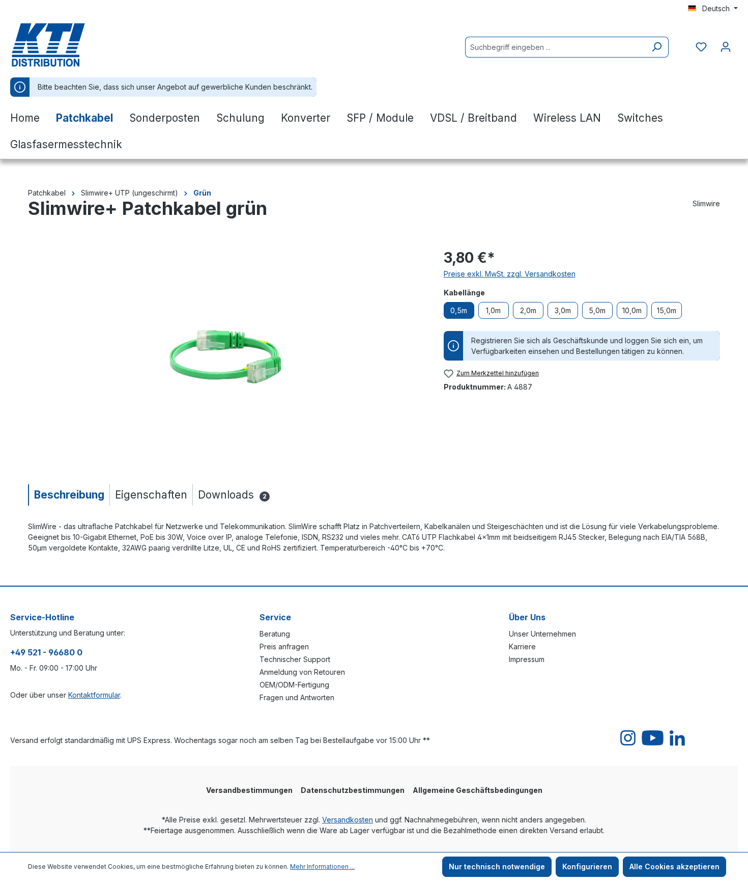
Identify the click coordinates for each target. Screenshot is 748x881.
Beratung (275, 633)
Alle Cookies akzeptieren (674, 866)
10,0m (632, 310)
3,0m (563, 310)
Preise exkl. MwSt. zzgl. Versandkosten (510, 273)
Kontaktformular (94, 695)
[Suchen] (657, 47)
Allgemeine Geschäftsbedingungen (477, 790)
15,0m (666, 310)
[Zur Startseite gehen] (61, 44)
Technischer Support (295, 659)
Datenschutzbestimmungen (353, 790)
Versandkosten (347, 819)
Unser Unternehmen (542, 633)
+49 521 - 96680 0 (46, 652)
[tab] (68, 494)
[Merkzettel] (701, 47)
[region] (226, 356)
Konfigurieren (587, 866)
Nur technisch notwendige (497, 866)
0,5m (458, 310)
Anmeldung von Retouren (302, 672)
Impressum (526, 659)
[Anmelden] (725, 47)
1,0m (493, 310)
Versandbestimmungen (249, 790)
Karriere (522, 646)
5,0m (597, 310)
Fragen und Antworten (297, 697)
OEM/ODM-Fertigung (294, 684)
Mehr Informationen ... (322, 866)
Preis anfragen (284, 646)
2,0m (528, 310)
